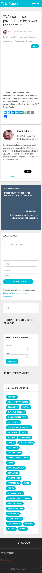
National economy (16, 468)
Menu (34, 3)
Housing (11, 437)
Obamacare (13, 473)
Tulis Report (9, 4)
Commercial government (19, 427)
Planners (28, 41)
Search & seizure (15, 508)
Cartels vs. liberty (9, 37)
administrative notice (18, 402)
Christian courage (16, 412)
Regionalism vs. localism (19, 498)
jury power (25, 437)
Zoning (23, 529)
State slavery (14, 524)
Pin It (12, 176)
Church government (17, 417)
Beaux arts (13, 407)
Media (10, 463)
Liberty (11, 442)
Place (26, 483)
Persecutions (19, 41)
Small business (14, 519)
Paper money (13, 483)
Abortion (12, 397)
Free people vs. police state (26, 37)
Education (12, 432)
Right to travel (15, 503)
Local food (13, 448)
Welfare (11, 529)
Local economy (8, 41)
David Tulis (12, 32)
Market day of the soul (18, 458)
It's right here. (6, 560)
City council (13, 422)
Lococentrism (14, 453)
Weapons (29, 524)
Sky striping (13, 513)
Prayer (11, 488)
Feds (24, 432)
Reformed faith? (15, 493)
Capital (26, 407)
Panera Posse (14, 478)
